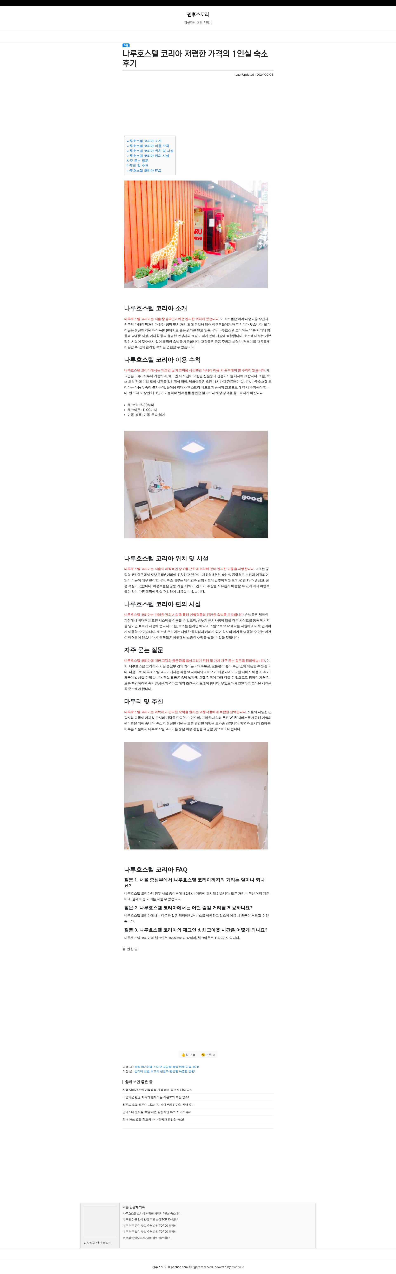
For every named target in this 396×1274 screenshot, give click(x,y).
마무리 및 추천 (137, 165)
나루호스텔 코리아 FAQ (143, 170)
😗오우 (208, 1055)
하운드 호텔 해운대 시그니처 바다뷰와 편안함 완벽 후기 (159, 1104)
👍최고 (188, 1055)
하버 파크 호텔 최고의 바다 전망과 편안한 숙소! (153, 1119)
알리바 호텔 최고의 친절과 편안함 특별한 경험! (164, 1071)
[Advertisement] (198, 105)
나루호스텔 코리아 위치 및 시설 (149, 151)
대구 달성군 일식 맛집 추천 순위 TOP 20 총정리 (151, 1219)
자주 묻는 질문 (137, 160)
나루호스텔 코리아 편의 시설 (147, 156)
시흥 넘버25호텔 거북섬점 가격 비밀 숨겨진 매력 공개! (158, 1089)
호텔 (126, 45)
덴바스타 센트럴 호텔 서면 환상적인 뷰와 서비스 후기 (157, 1112)
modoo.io (238, 1267)
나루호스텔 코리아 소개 (143, 141)
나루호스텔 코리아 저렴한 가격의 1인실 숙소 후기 (152, 1213)
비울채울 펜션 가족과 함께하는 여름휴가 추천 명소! (156, 1097)
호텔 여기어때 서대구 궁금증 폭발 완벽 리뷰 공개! (166, 1067)
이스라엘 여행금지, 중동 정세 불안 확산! (146, 1237)
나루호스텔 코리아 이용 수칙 (147, 146)
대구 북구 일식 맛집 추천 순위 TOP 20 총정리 (150, 1231)
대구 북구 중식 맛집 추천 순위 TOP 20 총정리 (150, 1225)
